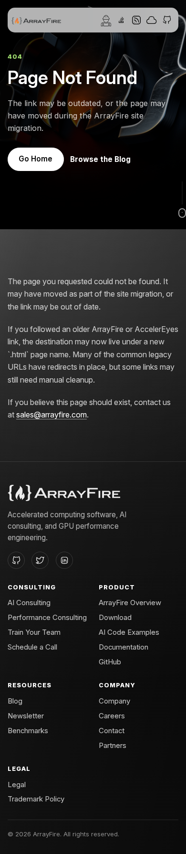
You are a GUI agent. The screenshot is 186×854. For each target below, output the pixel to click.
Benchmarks (28, 730)
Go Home (35, 158)
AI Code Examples (129, 632)
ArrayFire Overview (130, 602)
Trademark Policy (36, 799)
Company (114, 701)
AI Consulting (29, 602)
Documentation (123, 647)
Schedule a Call (32, 647)
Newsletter (26, 716)
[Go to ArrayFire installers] (151, 20)
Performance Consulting (47, 617)
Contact (111, 730)
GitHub (110, 662)
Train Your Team (34, 632)
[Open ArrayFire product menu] (121, 20)
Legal (17, 784)
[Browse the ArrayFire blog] (136, 20)
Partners (112, 745)
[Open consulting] (106, 20)
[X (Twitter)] (40, 560)
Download (115, 617)
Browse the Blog (100, 159)
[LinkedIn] (64, 560)
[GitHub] (16, 560)
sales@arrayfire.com (51, 414)
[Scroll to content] (182, 199)
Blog (15, 701)
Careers (112, 716)
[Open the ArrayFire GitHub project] (167, 20)
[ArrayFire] (36, 20)
